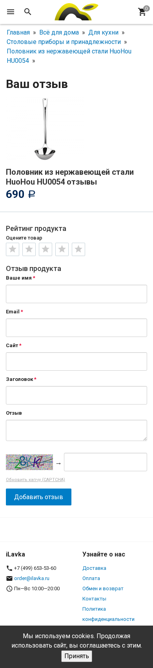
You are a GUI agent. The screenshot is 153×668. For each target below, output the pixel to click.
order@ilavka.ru (31, 578)
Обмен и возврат (103, 588)
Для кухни (103, 32)
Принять (76, 656)
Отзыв (14, 413)
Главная (18, 32)
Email (13, 312)
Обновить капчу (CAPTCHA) (35, 479)
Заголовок (19, 379)
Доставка (94, 568)
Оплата (91, 578)
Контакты (94, 599)
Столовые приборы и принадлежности (64, 42)
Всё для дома (59, 32)
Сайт (12, 345)
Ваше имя (19, 278)
